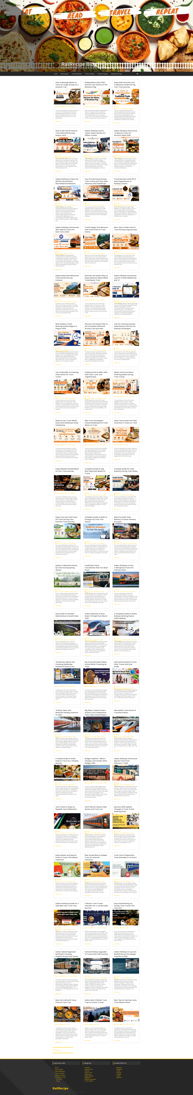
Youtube (118, 1072)
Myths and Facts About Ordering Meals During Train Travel (123, 374)
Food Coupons (64, 74)
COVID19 (87, 1067)
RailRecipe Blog (79, 64)
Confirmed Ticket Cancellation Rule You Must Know (96, 567)
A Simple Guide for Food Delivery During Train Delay (125, 470)
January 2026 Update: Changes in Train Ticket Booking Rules (124, 809)
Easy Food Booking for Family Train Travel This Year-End (124, 905)
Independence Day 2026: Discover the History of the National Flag (96, 84)
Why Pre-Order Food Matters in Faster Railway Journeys (125, 519)
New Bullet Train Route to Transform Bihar (125, 711)
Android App (59, 1079)
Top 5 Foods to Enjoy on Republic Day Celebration (66, 808)
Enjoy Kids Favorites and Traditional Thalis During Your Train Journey (124, 84)
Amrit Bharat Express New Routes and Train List (96, 808)
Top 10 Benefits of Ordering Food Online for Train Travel (67, 374)
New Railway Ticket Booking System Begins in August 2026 (66, 326)
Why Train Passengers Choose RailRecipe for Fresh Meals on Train (96, 422)
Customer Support (102, 74)
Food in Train (66, 106)
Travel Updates (102, 350)
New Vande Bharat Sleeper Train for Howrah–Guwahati (96, 857)
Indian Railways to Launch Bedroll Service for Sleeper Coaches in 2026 (125, 954)
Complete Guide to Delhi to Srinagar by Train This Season (96, 519)
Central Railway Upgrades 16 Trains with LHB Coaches (96, 953)
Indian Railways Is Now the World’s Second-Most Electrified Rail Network (66, 181)
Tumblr (118, 1076)
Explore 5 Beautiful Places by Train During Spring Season (66, 567)
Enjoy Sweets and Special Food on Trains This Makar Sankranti (66, 857)
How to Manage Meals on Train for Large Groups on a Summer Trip (67, 84)
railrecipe (59, 106)
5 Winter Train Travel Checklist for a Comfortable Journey (96, 905)
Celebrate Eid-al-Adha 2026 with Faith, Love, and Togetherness (96, 374)
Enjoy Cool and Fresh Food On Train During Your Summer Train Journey (66, 519)
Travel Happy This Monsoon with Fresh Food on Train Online (96, 229)
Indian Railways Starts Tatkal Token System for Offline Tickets (95, 133)
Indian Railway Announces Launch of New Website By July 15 (125, 277)
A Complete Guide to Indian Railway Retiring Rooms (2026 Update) (125, 615)
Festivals (59, 157)
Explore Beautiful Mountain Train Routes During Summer (67, 277)
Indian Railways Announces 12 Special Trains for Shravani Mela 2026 (125, 133)
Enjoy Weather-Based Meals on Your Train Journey (67, 470)
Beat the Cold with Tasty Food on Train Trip (65, 1001)
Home (55, 74)
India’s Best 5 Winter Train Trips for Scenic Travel (96, 1001)
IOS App (58, 1081)
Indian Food (125, 108)
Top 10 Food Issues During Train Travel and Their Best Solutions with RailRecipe (96, 181)
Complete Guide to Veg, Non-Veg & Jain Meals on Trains (95, 471)
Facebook (119, 1067)
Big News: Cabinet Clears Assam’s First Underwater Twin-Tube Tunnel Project (96, 712)
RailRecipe (72, 106)
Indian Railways (97, 157)
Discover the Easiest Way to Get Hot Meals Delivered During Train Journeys (96, 326)
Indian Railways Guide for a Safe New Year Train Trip (67, 904)
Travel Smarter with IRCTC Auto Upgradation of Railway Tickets (125, 181)
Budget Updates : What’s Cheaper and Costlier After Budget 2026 (96, 760)
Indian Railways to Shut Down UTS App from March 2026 (96, 615)
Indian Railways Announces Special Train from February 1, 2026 (125, 760)
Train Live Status (89, 74)
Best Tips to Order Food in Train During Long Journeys (125, 228)
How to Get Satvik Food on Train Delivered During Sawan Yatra (66, 133)
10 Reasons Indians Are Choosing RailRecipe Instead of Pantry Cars (65, 664)
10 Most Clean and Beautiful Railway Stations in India (66, 712)
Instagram (119, 1069)
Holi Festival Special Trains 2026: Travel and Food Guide (125, 664)
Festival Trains (119, 688)
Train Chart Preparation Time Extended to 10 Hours (125, 856)
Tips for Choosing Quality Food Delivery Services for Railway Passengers (125, 326)
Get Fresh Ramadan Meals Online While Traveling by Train (96, 664)
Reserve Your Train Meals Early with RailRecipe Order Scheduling (67, 422)
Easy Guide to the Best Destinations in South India (66, 614)
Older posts (57, 1050)
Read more (58, 121)
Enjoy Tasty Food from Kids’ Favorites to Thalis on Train (125, 421)
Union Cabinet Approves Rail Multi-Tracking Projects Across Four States (66, 954)
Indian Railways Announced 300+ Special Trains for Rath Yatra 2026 (67, 229)
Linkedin (118, 1074)
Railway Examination (90, 1079)
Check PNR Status (77, 74)
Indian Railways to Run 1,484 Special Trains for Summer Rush (124, 567)
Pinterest (119, 1077)
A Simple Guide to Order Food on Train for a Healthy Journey (67, 760)
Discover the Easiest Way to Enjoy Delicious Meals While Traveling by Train (96, 277)
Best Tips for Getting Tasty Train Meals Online (125, 1001)
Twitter (118, 1071)
